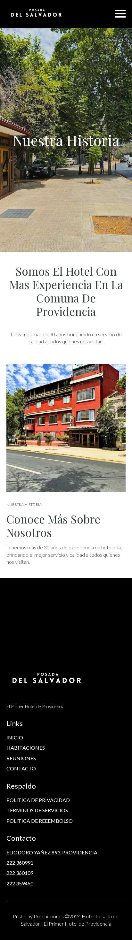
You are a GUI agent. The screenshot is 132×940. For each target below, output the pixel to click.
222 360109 (19, 873)
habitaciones (25, 748)
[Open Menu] (120, 14)
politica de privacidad (38, 800)
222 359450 (19, 883)
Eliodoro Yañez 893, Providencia (51, 852)
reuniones (21, 758)
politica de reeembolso (39, 821)
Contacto (21, 768)
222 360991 (19, 863)
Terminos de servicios (37, 810)
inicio (14, 737)
